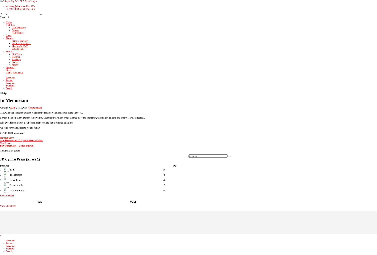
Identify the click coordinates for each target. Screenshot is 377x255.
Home (9, 22)
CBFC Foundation (14, 72)
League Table (18, 49)
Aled (12, 107)
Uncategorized (35, 107)
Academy (16, 59)
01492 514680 (20, 9)
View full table (7, 195)
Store (8, 70)
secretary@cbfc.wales (20, 6)
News (8, 35)
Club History (18, 33)
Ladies (15, 62)
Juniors (15, 64)
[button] (8, 17)
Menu (2, 17)
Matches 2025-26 (20, 46)
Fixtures (9, 38)
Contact (15, 30)
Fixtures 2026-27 (20, 41)
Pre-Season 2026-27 (21, 43)
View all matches (8, 206)
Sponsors (10, 67)
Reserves (16, 57)
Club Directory (19, 27)
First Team (17, 54)
